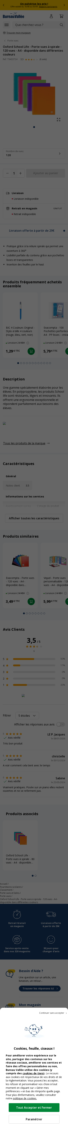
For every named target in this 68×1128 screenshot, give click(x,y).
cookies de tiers (33, 1073)
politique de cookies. (25, 1098)
